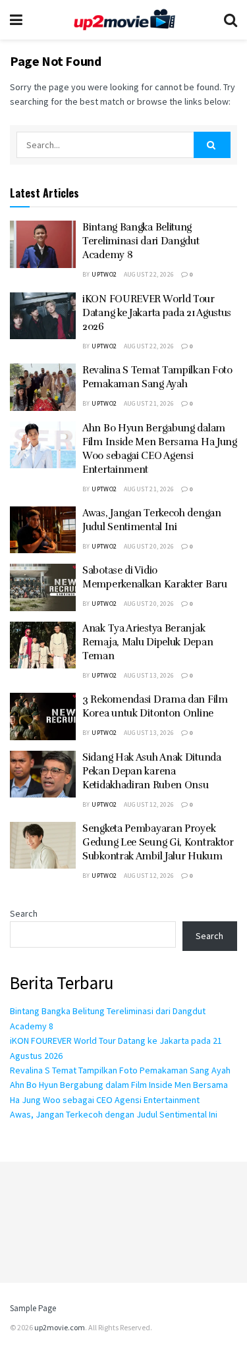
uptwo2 (104, 274)
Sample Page (33, 1308)
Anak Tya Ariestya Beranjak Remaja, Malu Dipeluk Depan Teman (147, 642)
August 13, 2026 (149, 675)
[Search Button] (212, 145)
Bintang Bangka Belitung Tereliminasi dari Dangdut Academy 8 (141, 241)
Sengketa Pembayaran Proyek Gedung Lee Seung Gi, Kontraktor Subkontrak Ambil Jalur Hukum (158, 842)
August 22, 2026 (149, 274)
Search (24, 913)
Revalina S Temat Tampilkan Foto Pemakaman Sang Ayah (120, 1070)
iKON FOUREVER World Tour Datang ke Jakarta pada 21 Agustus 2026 (156, 313)
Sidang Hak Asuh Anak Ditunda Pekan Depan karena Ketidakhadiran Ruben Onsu (151, 771)
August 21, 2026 (149, 403)
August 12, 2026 (149, 804)
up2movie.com (59, 1327)
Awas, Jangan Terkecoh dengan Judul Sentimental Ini (113, 1114)
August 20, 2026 (149, 546)
